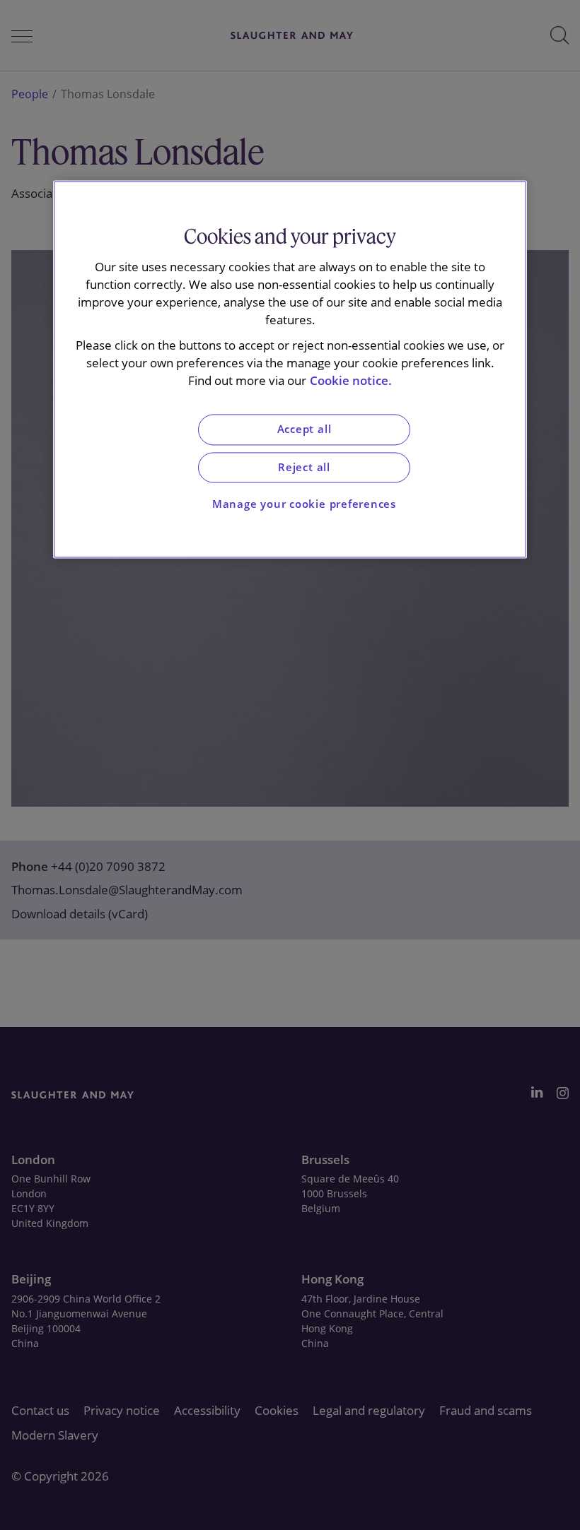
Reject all (304, 467)
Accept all (304, 429)
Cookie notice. (351, 380)
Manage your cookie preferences (304, 504)
